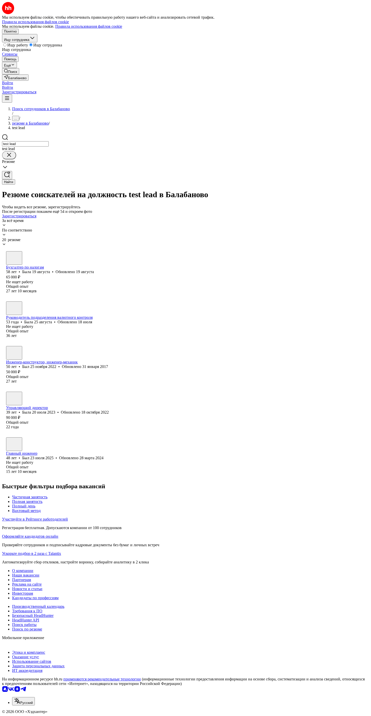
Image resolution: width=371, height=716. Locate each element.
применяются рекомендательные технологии (102, 679)
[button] (7, 83)
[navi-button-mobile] (7, 98)
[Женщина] (14, 258)
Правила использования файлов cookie (88, 26)
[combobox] (25, 144)
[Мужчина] (14, 353)
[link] (10, 71)
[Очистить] (9, 155)
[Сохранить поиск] (7, 175)
